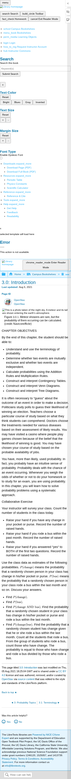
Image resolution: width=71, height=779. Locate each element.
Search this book (9, 63)
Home (18, 274)
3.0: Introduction (28, 667)
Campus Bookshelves (44, 274)
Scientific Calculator (17, 188)
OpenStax (19, 300)
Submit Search (10, 74)
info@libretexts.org (14, 765)
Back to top (8, 692)
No (20, 721)
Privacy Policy (9, 758)
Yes (8, 721)
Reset (5, 97)
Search (7, 775)
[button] (12, 212)
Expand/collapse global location (67, 273)
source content (26, 679)
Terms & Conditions (28, 758)
